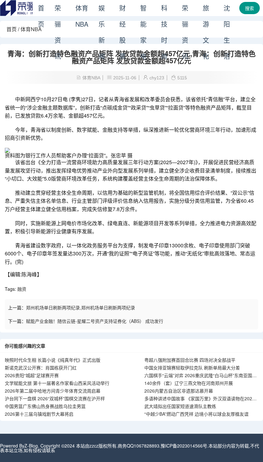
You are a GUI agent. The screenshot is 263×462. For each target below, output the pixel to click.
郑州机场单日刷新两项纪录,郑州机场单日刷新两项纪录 (80, 307)
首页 (41, 9)
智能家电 (143, 9)
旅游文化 (206, 9)
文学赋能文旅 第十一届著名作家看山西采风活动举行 (57, 383)
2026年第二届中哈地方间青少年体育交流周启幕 (52, 390)
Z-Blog (31, 445)
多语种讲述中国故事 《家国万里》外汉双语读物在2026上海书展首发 (199, 398)
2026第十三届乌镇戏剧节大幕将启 (39, 414)
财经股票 (122, 9)
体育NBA (81, 9)
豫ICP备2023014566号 (184, 445)
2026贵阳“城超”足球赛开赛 (32, 375)
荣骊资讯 (58, 9)
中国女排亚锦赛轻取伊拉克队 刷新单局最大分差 (192, 367)
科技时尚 (164, 9)
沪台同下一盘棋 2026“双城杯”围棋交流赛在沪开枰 (55, 398)
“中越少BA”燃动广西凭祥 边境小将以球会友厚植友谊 (196, 414)
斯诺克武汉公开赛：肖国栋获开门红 (41, 367)
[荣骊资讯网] (32, 14)
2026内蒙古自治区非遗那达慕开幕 (178, 390)
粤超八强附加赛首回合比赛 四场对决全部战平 (189, 360)
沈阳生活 (227, 9)
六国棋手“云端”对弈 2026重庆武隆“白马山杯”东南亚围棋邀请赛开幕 (200, 375)
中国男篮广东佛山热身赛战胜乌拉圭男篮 (45, 406)
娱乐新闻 (101, 9)
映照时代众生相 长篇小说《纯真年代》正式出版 (52, 360)
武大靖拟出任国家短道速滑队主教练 (180, 406)
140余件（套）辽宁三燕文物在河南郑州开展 (188, 383)
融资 (21, 289)
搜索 (249, 8)
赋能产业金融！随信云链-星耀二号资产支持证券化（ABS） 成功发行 (94, 321)
